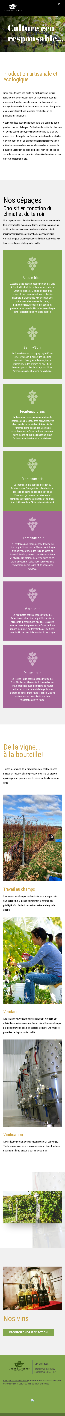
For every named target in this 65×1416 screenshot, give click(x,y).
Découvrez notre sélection (28, 1332)
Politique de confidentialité (15, 1380)
